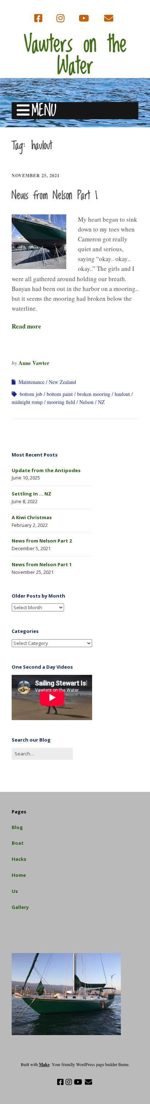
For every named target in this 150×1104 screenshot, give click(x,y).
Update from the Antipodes (46, 470)
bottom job (31, 393)
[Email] (109, 18)
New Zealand (62, 381)
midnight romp (27, 402)
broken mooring (93, 393)
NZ (101, 402)
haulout (122, 393)
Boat (18, 843)
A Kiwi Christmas (32, 517)
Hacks (19, 859)
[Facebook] (39, 18)
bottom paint (60, 393)
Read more (26, 326)
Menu (44, 110)
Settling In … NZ (31, 493)
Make (44, 1064)
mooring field (61, 402)
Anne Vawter (34, 363)
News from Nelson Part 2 (42, 540)
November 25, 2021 (36, 175)
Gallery (20, 907)
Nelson (86, 402)
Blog (17, 827)
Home (19, 875)
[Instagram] (60, 18)
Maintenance (31, 381)
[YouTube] (83, 18)
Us (15, 891)
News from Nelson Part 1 (55, 195)
